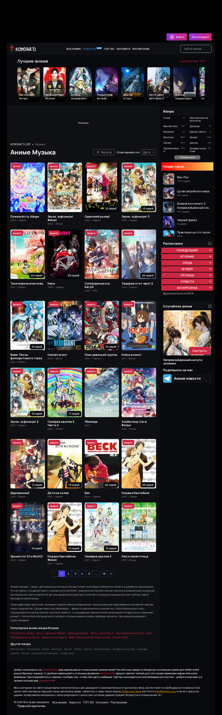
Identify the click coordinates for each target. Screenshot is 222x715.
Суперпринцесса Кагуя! (25, 637)
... (96, 573)
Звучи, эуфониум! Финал (50, 633)
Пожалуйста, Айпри (22, 633)
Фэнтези (57, 649)
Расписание (141, 48)
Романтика (33, 649)
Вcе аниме (73, 48)
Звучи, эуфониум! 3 (102, 633)
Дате (146, 152)
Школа (88, 649)
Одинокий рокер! (77, 633)
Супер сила (67, 653)
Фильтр (106, 152)
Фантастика (17, 649)
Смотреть (199, 351)
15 (104, 573)
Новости (92, 48)
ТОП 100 (109, 48)
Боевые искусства (124, 649)
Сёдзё (25, 653)
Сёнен (78, 649)
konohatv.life (20, 144)
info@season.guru (165, 691)
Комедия (142, 649)
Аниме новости (186, 378)
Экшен (68, 649)
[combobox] (196, 49)
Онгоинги (123, 48)
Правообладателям (31, 706)
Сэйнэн (14, 653)
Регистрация (200, 37)
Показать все (187, 157)
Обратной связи (131, 691)
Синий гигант (120, 637)
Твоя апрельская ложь (130, 633)
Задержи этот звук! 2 (54, 637)
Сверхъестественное (44, 653)
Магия (45, 649)
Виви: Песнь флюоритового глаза (89, 637)
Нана (149, 633)
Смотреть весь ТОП (192, 61)
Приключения (102, 649)
